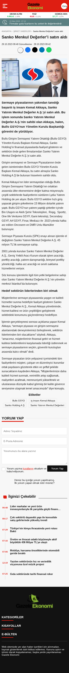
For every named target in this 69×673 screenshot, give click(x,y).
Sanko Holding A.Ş (14, 405)
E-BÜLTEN (9, 634)
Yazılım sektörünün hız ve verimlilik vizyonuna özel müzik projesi (30, 563)
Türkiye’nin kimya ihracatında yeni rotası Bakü (33, 530)
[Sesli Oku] (20, 50)
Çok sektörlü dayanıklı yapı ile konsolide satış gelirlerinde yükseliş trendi (33, 519)
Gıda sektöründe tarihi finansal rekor (31, 574)
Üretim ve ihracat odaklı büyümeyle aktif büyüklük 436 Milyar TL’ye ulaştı (33, 541)
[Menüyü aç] (5, 6)
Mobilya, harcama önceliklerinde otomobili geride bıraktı (34, 552)
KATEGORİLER (12, 617)
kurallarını (28, 468)
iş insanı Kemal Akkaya (43, 400)
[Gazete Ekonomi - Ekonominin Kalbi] (35, 6)
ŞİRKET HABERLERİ (22, 31)
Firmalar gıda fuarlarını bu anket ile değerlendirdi (35, 23)
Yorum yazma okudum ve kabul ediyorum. (26, 470)
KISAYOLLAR (11, 625)
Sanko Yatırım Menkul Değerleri (47, 405)
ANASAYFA (6, 31)
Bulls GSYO (18, 400)
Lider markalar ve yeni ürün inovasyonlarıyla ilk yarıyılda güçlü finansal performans (35, 508)
